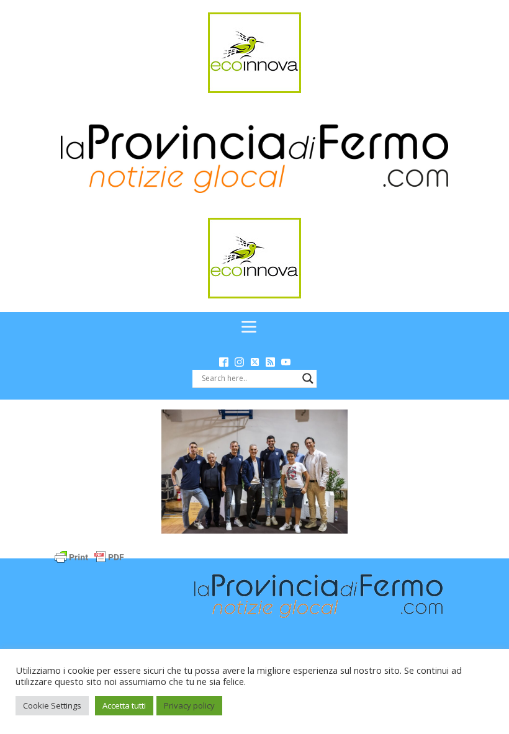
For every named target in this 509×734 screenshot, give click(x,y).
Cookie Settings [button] (52, 705)
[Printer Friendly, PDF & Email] (89, 556)
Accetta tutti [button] (124, 705)
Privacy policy (189, 705)
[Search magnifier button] (308, 378)
